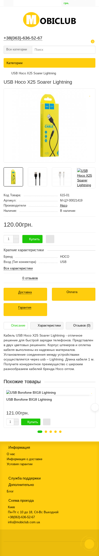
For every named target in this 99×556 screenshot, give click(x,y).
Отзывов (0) (81, 325)
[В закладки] (89, 93)
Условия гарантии (19, 464)
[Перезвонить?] (89, 544)
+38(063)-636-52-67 (23, 38)
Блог (10, 491)
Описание (18, 325)
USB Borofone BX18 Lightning (29, 399)
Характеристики (49, 325)
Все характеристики (18, 268)
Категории (14, 63)
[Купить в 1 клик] (50, 239)
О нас (11, 454)
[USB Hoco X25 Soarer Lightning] (49, 125)
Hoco (63, 205)
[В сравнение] (89, 100)
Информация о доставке (24, 459)
